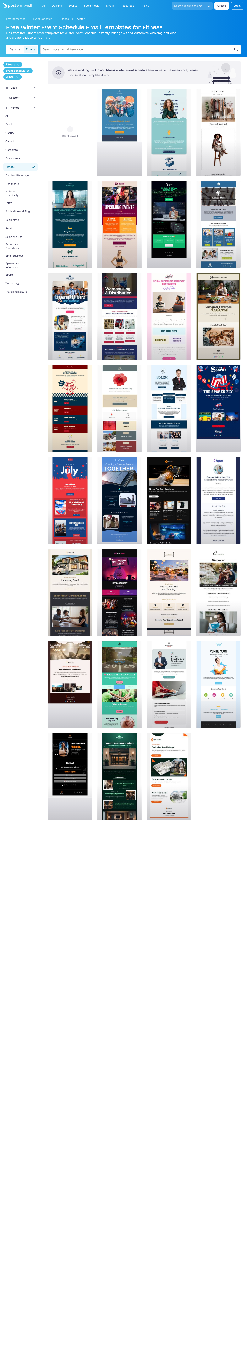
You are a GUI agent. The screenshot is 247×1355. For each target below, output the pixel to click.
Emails (30, 49)
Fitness (64, 18)
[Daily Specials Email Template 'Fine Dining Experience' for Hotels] (169, 592)
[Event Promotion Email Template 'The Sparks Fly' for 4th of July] (218, 408)
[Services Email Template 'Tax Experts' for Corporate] (169, 684)
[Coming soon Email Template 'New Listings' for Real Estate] (70, 592)
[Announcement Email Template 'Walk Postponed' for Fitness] (119, 132)
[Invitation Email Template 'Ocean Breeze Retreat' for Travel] (218, 592)
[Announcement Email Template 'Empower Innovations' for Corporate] (169, 132)
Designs (14, 49)
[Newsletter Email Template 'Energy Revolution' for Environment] (119, 500)
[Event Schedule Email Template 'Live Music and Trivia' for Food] (70, 408)
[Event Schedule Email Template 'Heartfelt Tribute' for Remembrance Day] (119, 408)
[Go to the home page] (16, 6)
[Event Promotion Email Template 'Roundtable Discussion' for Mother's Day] (169, 316)
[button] (35, 87)
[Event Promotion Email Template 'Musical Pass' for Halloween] (119, 592)
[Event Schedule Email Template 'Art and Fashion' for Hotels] (119, 776)
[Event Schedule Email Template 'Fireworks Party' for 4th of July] (70, 500)
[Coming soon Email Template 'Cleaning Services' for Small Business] (218, 684)
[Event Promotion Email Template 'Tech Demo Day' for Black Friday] (169, 224)
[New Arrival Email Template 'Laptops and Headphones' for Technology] (169, 500)
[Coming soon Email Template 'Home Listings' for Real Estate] (169, 776)
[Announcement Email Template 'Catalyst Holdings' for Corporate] (70, 224)
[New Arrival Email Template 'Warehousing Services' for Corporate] (119, 316)
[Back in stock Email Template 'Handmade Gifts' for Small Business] (218, 316)
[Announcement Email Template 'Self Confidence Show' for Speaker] (70, 776)
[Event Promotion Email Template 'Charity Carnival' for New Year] (119, 684)
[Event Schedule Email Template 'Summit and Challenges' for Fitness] (119, 224)
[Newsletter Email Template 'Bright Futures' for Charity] (70, 316)
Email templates (15, 18)
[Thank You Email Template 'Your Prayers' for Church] (70, 684)
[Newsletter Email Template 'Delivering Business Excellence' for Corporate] (169, 408)
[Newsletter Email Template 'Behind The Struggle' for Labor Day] (218, 224)
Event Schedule (42, 18)
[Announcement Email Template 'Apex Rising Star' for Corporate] (218, 500)
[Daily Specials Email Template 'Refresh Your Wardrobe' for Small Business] (218, 132)
